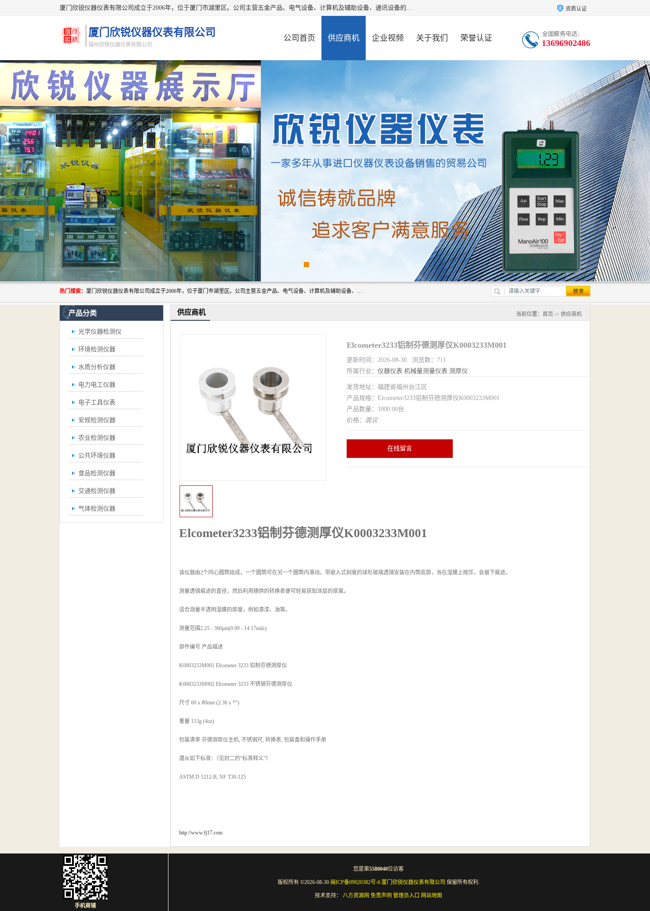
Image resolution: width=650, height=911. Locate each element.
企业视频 (388, 38)
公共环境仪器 (96, 455)
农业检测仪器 (96, 437)
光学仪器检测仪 (100, 331)
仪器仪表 (390, 371)
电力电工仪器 (96, 384)
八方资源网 (356, 895)
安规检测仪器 (96, 420)
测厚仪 (458, 371)
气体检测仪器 (96, 508)
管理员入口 (406, 895)
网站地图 (431, 895)
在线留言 (399, 448)
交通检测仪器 (96, 491)
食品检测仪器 (96, 473)
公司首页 (299, 38)
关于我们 (432, 38)
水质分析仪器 (96, 367)
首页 (548, 314)
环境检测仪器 (96, 349)
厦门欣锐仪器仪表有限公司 (413, 882)
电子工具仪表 (96, 402)
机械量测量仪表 (425, 371)
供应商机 (343, 38)
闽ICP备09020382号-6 (355, 882)
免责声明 (381, 895)
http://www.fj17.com (200, 833)
